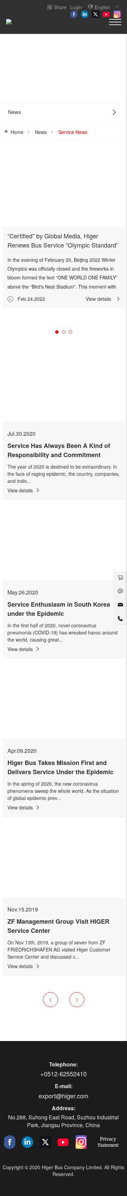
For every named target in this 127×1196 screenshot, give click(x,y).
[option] (64, 229)
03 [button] (70, 332)
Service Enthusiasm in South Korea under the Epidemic (58, 609)
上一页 (50, 999)
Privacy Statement (108, 1142)
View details (98, 298)
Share (60, 7)
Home (16, 132)
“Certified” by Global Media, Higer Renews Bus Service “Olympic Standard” (62, 240)
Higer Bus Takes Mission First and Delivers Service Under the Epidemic (60, 767)
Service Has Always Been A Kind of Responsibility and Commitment (58, 450)
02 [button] (63, 332)
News (41, 132)
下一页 (76, 999)
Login (76, 7)
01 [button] (57, 332)
